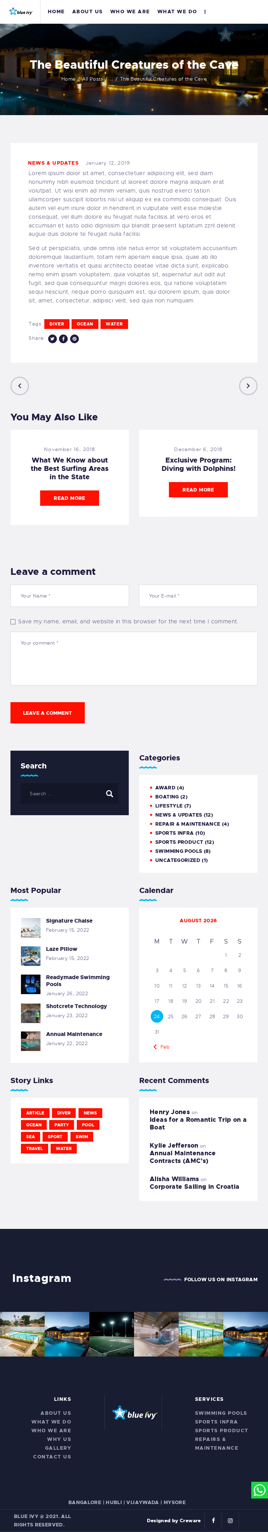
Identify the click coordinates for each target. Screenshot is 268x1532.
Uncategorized (177, 860)
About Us (55, 1413)
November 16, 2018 (69, 449)
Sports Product (179, 842)
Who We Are (51, 1430)
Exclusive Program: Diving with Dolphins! (199, 464)
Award (165, 787)
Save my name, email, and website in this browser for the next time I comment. (128, 621)
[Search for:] (69, 793)
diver (57, 324)
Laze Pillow (61, 949)
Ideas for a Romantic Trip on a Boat (198, 1123)
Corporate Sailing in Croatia (195, 1187)
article (35, 1113)
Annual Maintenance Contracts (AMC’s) (183, 1157)
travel (34, 1148)
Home (68, 79)
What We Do (51, 1422)
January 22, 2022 (67, 1043)
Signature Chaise (69, 920)
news (90, 1113)
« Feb (163, 1047)
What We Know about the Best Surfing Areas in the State (70, 468)
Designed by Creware (174, 1520)
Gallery (58, 1448)
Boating (167, 797)
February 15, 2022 (67, 930)
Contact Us (52, 1457)
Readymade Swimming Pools (78, 981)
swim (82, 1137)
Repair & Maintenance (188, 824)
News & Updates (53, 163)
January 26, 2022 (67, 993)
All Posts (92, 79)
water (114, 324)
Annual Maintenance (74, 1034)
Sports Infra (174, 833)
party (61, 1125)
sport (55, 1137)
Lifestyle (169, 806)
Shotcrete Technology (76, 1006)
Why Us (59, 1439)
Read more (69, 498)
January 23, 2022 (67, 1015)
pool (88, 1125)
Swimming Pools (178, 851)
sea (30, 1137)
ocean (85, 324)
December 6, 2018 (198, 449)
